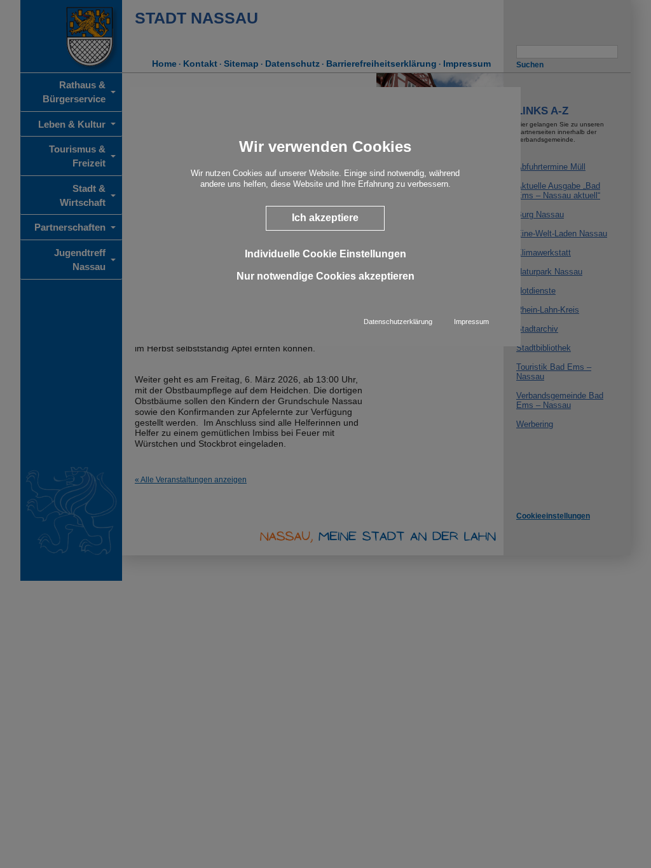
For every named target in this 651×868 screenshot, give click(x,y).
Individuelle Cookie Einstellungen (325, 253)
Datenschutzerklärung (398, 321)
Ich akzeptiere (325, 217)
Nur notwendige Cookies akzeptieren (325, 276)
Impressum (471, 321)
